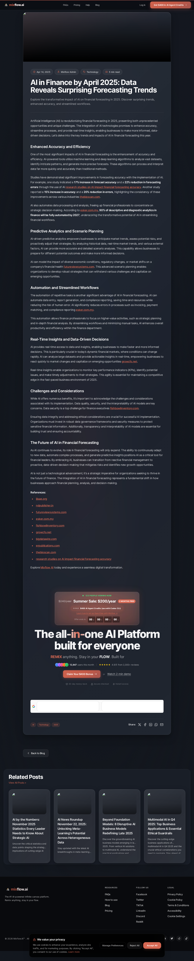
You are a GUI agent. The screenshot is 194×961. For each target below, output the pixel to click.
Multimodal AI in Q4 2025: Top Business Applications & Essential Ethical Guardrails (164, 826)
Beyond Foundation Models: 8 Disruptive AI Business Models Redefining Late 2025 (119, 826)
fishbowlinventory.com (124, 408)
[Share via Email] (162, 724)
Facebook (141, 894)
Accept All (152, 945)
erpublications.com (48, 545)
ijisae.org (41, 498)
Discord (140, 916)
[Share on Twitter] (139, 724)
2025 (56, 725)
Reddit (139, 921)
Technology (43, 725)
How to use (111, 899)
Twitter (140, 899)
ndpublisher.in (44, 505)
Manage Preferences (113, 945)
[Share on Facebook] (145, 724)
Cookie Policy (174, 899)
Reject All (134, 945)
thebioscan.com (90, 196)
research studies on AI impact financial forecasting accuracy (103, 187)
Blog (97, 5)
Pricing (77, 5)
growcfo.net (129, 361)
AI (33, 725)
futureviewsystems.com (79, 266)
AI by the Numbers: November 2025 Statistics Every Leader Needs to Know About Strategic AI (28, 829)
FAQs (65, 5)
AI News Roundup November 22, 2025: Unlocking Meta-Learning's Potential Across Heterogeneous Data (74, 831)
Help (88, 5)
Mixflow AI (47, 567)
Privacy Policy (175, 894)
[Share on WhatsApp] (156, 724)
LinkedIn (141, 910)
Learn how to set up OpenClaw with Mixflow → (97, 613)
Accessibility (174, 910)
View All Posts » (17, 782)
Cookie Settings (176, 916)
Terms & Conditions (178, 905)
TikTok (139, 905)
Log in (142, 5)
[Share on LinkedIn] (150, 724)
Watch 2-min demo (119, 674)
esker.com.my (89, 210)
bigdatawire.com (46, 539)
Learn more (74, 952)
